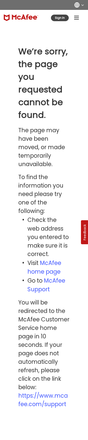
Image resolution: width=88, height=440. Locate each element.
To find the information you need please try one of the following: (40, 194)
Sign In (60, 18)
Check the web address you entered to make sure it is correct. (48, 237)
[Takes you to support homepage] (21, 17)
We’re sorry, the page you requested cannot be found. (43, 83)
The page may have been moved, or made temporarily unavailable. (41, 147)
